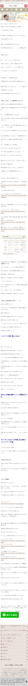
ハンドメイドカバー (6, 447)
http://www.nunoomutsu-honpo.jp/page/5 (12, 503)
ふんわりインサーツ (9, 371)
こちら (13, 684)
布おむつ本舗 (13, 6)
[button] (2, 5)
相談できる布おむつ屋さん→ (10, 13)
